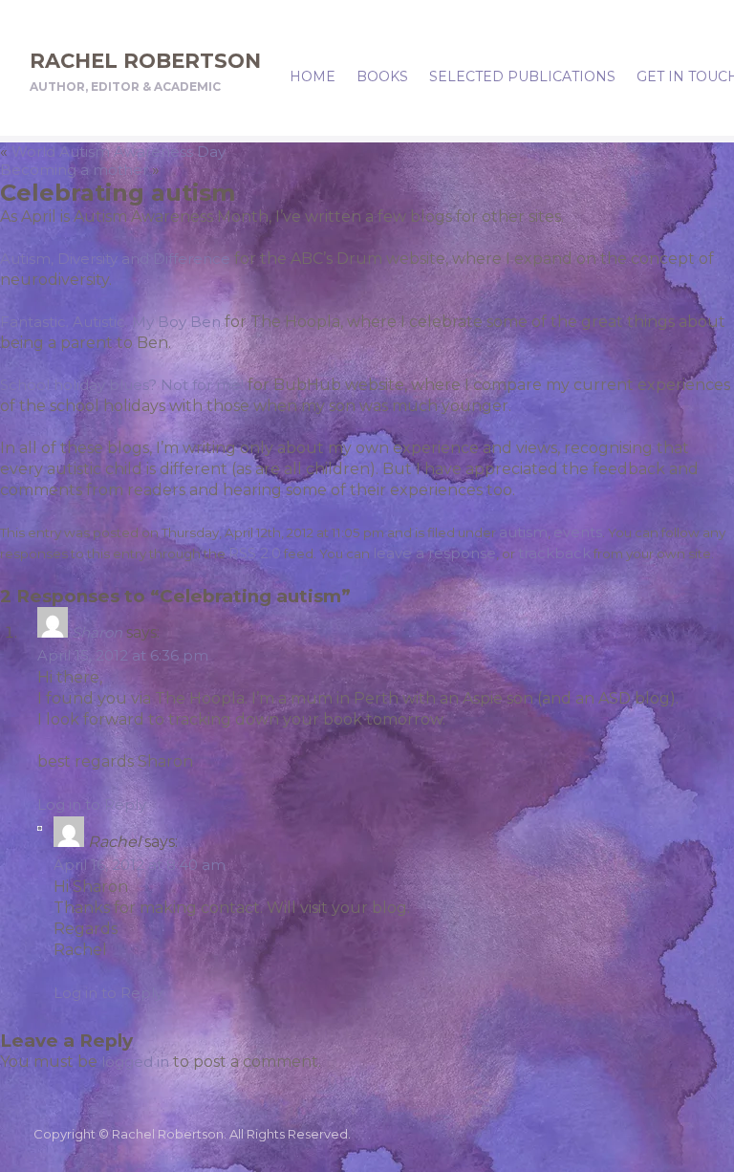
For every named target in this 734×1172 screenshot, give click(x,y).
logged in (135, 1062)
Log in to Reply (91, 804)
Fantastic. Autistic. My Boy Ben (110, 322)
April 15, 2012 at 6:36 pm (122, 655)
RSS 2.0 (254, 553)
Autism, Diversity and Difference (115, 259)
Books (382, 76)
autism (523, 532)
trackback (554, 553)
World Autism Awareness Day (118, 151)
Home (312, 76)
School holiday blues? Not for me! (122, 385)
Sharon (97, 632)
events (577, 532)
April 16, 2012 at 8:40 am (140, 865)
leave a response (434, 553)
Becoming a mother (74, 170)
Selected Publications (522, 76)
